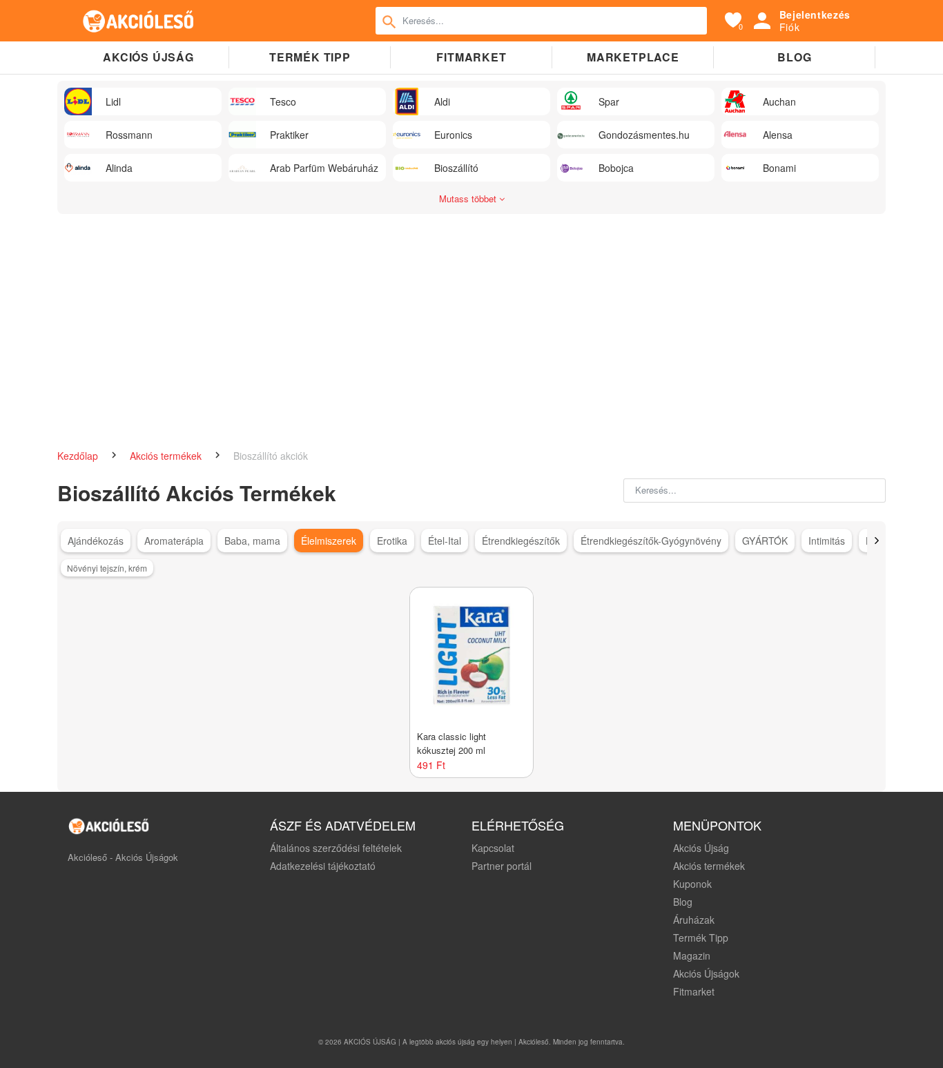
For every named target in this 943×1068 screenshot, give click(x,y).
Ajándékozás (96, 540)
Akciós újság (148, 57)
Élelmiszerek (328, 540)
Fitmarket (471, 57)
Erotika (392, 540)
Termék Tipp (700, 937)
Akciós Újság (701, 848)
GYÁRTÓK (765, 540)
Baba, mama (252, 540)
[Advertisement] (471, 324)
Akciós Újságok (706, 973)
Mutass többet (469, 198)
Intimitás (826, 540)
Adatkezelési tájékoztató (323, 866)
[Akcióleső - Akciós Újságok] (138, 21)
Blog (794, 57)
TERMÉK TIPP (310, 57)
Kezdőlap (79, 456)
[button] (876, 540)
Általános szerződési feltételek (336, 848)
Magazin (691, 955)
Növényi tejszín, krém (107, 568)
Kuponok (692, 884)
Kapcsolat (492, 848)
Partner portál (501, 866)
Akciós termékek (167, 456)
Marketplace (633, 57)
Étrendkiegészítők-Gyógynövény (651, 540)
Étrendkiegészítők (521, 540)
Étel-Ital (444, 540)
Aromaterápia (174, 540)
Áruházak (693, 919)
